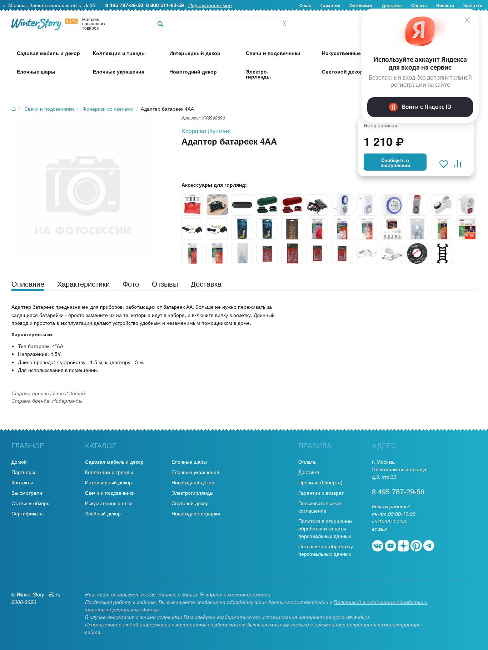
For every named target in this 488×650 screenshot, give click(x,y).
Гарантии (330, 5)
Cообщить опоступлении (395, 162)
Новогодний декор (192, 482)
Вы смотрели (26, 492)
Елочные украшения (195, 471)
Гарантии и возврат (321, 492)
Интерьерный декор (108, 482)
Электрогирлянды (192, 492)
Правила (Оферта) (320, 482)
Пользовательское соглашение (319, 506)
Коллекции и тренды (109, 471)
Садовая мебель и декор (114, 461)
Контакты (22, 482)
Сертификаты (27, 513)
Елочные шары (189, 461)
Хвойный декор (103, 513)
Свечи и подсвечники (110, 492)
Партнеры (23, 471)
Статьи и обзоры (30, 503)
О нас (305, 5)
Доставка (308, 471)
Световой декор (190, 503)
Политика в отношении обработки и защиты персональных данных (325, 528)
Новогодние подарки (195, 513)
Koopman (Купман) (206, 131)
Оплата (307, 461)
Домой (19, 461)
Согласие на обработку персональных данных (325, 550)
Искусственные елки (109, 503)
